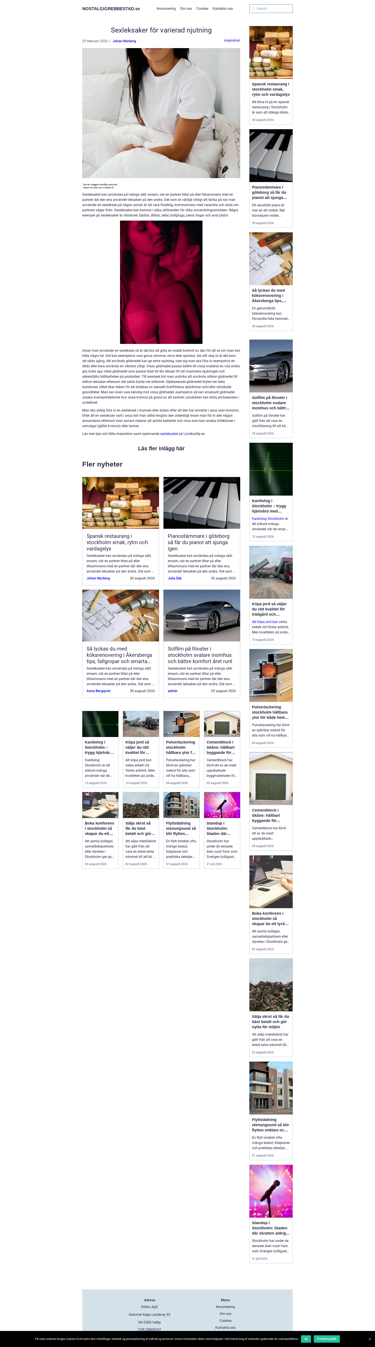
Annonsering (166, 9)
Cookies (202, 9)
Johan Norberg (124, 41)
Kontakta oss (223, 9)
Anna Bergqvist (98, 691)
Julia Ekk (175, 578)
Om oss (186, 9)
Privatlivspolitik (327, 1338)
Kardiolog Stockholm (268, 519)
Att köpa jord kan (265, 622)
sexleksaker (169, 434)
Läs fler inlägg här (161, 448)
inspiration (232, 40)
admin (173, 691)
